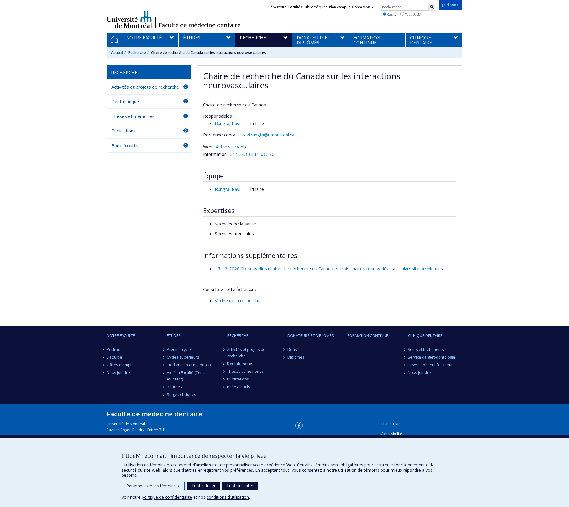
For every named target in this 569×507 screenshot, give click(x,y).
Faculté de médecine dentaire (200, 25)
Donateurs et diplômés (310, 335)
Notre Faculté (121, 335)
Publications (123, 131)
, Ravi (227, 123)
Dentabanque (125, 101)
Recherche (137, 52)
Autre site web (231, 147)
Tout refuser (203, 485)
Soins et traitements (426, 349)
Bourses (174, 386)
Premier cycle (179, 349)
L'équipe (114, 357)
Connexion (361, 6)
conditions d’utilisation (228, 497)
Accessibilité (391, 433)
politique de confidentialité (167, 497)
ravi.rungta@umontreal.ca (268, 134)
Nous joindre (118, 372)
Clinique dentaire (425, 335)
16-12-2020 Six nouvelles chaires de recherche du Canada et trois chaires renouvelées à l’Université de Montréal (330, 268)
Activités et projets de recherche (145, 87)
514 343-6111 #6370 (252, 154)
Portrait (113, 349)
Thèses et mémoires (132, 116)
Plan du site (391, 423)
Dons (292, 349)
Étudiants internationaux (189, 364)
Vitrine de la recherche (237, 300)
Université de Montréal (129, 19)
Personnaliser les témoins (153, 486)
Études (174, 335)
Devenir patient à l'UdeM (430, 364)
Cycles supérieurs (183, 357)
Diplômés (295, 357)
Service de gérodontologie (431, 357)
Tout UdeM (412, 14)
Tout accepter (239, 485)
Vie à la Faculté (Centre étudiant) (187, 376)
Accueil (117, 52)
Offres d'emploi (121, 364)
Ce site (391, 14)
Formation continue (368, 335)
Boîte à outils (124, 145)
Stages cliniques (181, 394)
